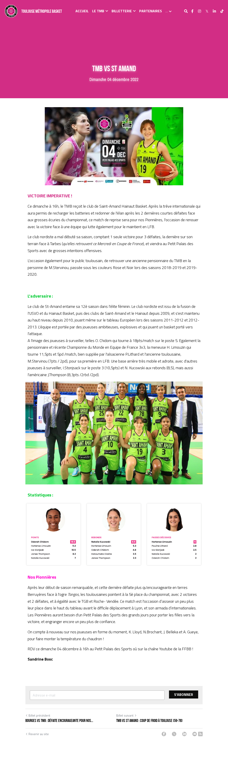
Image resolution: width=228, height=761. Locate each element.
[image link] (11, 11)
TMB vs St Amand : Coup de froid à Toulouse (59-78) (149, 720)
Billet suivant (125, 715)
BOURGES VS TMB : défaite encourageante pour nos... (59, 720)
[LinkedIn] (184, 734)
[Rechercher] (186, 11)
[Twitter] (174, 734)
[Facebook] (164, 734)
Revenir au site (38, 734)
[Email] (194, 734)
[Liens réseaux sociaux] (192, 11)
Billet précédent (39, 715)
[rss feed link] (200, 734)
